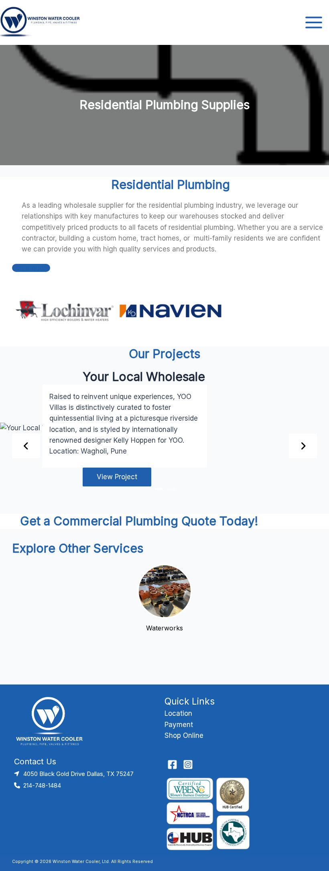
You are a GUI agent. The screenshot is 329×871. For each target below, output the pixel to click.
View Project (117, 477)
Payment (178, 725)
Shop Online (183, 735)
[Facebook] (172, 764)
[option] (164, 434)
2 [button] (171, 489)
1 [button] (158, 489)
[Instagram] (188, 764)
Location (178, 713)
